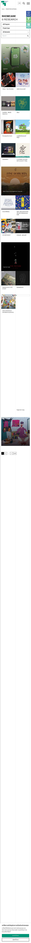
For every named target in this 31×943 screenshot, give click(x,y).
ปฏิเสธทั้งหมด (15, 939)
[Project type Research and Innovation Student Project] (15, 28)
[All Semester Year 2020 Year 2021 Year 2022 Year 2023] (15, 32)
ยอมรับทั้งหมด (15, 935)
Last (15, 453)
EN (19, 3)
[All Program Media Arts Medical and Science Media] (15, 24)
